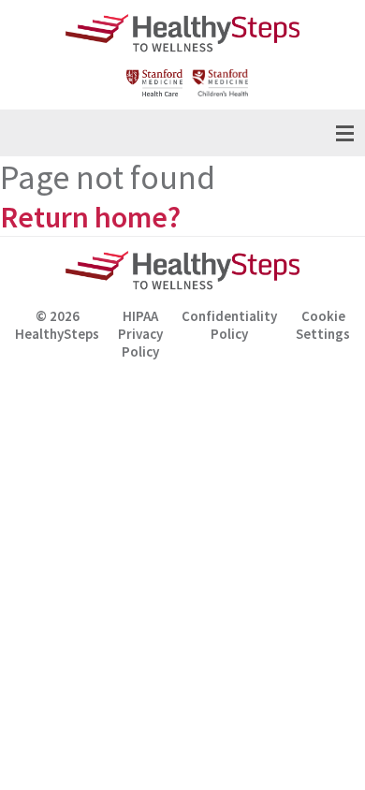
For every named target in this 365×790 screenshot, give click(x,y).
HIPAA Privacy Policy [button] (140, 327)
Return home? (90, 217)
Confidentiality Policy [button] (229, 325)
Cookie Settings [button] (323, 325)
